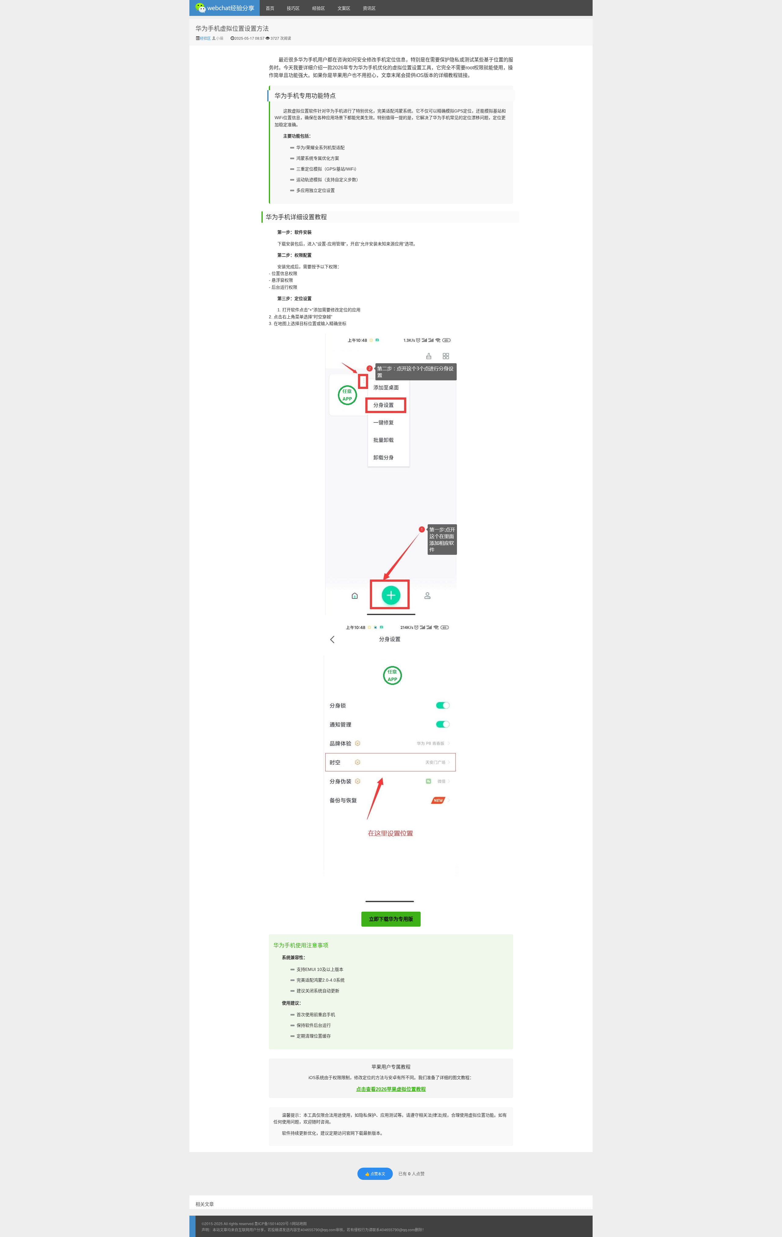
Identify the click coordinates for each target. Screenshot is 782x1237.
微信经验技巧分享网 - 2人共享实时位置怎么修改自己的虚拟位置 (224, 8)
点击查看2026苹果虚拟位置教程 (391, 1089)
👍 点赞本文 (375, 1173)
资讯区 (369, 8)
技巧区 (293, 8)
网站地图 (299, 1223)
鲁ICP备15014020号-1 (273, 1223)
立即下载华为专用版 (391, 919)
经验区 (318, 8)
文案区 (344, 8)
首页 (270, 8)
